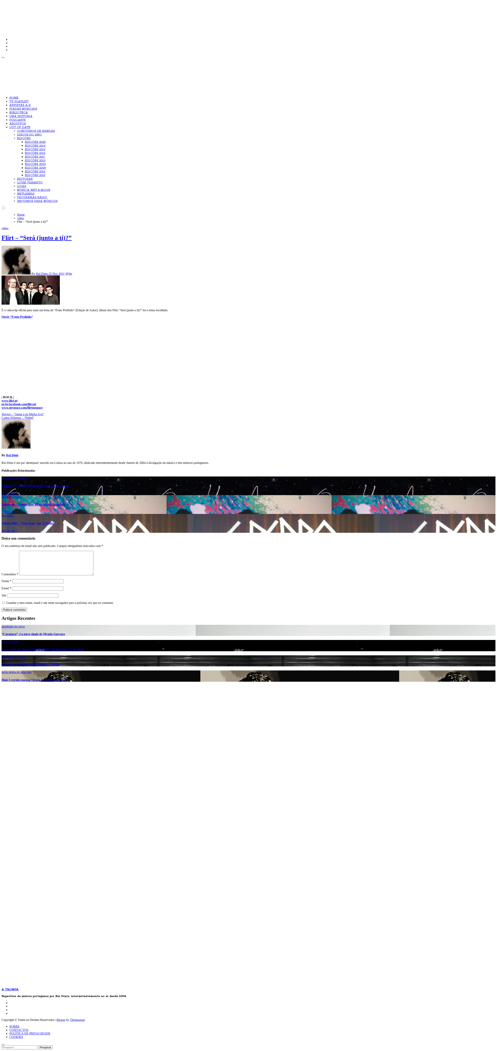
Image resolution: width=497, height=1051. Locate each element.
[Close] (3, 1044)
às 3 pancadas (10, 641)
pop (4, 515)
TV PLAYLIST (19, 101)
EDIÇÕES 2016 (35, 171)
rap (18, 478)
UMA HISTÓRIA (20, 116)
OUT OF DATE (19, 127)
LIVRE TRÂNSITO (30, 182)
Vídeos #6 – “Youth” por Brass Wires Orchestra (33, 504)
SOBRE (14, 1026)
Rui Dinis (42, 273)
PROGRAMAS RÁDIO (32, 197)
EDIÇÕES (23, 138)
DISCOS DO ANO (29, 134)
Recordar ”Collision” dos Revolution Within (31, 664)
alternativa (8, 496)
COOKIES (16, 1037)
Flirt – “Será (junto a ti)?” (37, 237)
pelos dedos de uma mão (17, 672)
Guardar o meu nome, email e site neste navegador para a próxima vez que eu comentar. (60, 602)
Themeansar (77, 1019)
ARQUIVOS (17, 123)
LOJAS (21, 186)
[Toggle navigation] (3, 57)
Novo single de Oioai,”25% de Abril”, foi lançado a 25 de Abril (42, 649)
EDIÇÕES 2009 (35, 164)
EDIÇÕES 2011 (35, 157)
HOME (13, 98)
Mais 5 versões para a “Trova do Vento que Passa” (35, 680)
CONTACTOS (18, 1030)
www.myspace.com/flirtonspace (22, 407)
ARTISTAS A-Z (20, 105)
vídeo (5, 228)
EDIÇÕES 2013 (35, 149)
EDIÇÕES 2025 (35, 142)
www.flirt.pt (9, 400)
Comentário (10, 574)
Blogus (60, 1019)
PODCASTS (17, 120)
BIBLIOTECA (18, 112)
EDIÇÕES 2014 (35, 146)
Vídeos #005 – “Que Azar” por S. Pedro (28, 523)
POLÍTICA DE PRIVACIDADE (29, 1033)
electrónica (9, 478)
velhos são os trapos (14, 657)
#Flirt (68, 273)
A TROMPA (57, 15)
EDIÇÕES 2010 (35, 160)
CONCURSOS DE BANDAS (36, 131)
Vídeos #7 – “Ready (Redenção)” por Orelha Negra (35, 485)
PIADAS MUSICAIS (23, 109)
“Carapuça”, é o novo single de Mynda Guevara (33, 634)
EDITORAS (25, 179)
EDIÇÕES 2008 (35, 168)
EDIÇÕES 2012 (35, 153)
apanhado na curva (13, 626)
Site (4, 595)
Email (6, 588)
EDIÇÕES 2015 (35, 175)
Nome (6, 581)
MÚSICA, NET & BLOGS (33, 190)
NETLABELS (25, 194)
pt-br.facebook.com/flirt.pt (19, 404)
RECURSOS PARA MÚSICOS (37, 201)
